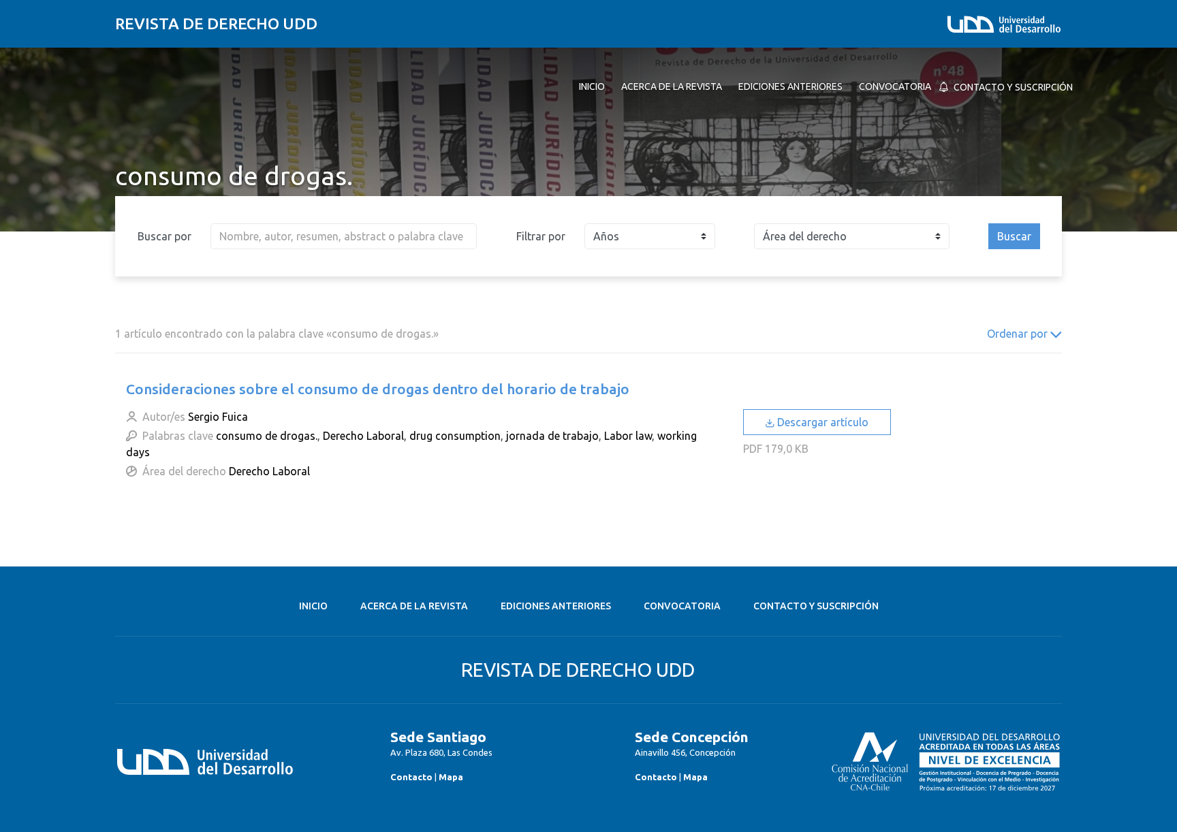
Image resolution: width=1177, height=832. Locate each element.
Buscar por (164, 236)
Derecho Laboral (363, 436)
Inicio (313, 606)
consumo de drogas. (266, 436)
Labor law (628, 436)
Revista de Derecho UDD (216, 23)
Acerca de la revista (414, 606)
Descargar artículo (821, 422)
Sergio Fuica (218, 417)
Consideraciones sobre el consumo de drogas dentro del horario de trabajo (377, 389)
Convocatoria (682, 606)
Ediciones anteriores (556, 606)
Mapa (451, 777)
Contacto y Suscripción (816, 606)
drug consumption (455, 436)
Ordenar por (1018, 333)
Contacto (411, 777)
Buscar (1014, 236)
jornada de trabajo (552, 436)
